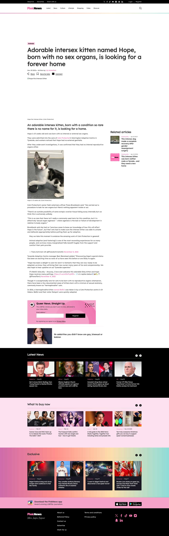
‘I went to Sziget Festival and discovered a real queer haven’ (98, 483)
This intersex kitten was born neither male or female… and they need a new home (130, 161)
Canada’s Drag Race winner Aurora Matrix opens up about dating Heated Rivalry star (98, 384)
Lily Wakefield (51, 70)
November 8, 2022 (71, 252)
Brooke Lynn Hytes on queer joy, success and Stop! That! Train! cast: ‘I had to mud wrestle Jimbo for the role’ (127, 484)
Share (33, 74)
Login (131, 2)
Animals (31, 43)
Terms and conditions (93, 513)
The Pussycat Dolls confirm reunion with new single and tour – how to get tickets (68, 434)
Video (88, 8)
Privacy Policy (61, 321)
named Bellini (59, 290)
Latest (48, 8)
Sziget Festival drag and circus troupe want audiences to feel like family (40, 483)
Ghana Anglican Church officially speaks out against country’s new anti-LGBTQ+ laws (68, 385)
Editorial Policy (63, 517)
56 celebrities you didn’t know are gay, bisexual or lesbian (78, 335)
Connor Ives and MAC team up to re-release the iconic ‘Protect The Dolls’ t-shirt (40, 434)
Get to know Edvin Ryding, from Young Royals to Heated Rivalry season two (40, 384)
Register (139, 2)
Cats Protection (63, 138)
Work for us (62, 530)
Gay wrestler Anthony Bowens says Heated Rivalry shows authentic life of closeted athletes (69, 484)
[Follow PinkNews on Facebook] (121, 516)
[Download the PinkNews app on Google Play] (135, 504)
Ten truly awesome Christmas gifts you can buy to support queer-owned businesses (127, 434)
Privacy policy (90, 517)
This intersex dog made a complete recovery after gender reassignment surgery (128, 145)
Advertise (40, 2)
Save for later (45, 74)
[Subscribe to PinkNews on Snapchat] (116, 520)
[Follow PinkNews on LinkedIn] (122, 2)
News (55, 8)
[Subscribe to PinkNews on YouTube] (130, 516)
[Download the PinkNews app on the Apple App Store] (121, 504)
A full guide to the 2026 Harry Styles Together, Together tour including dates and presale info (99, 434)
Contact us (61, 521)
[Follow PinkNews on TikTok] (126, 516)
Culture (62, 8)
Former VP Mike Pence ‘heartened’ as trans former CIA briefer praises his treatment (127, 384)
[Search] (140, 8)
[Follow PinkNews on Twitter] (116, 516)
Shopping (80, 8)
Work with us (51, 2)
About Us (30, 2)
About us (60, 513)
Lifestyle (71, 8)
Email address (43, 312)
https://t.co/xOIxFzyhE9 (64, 274)
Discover (96, 8)
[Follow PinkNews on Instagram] (135, 516)
